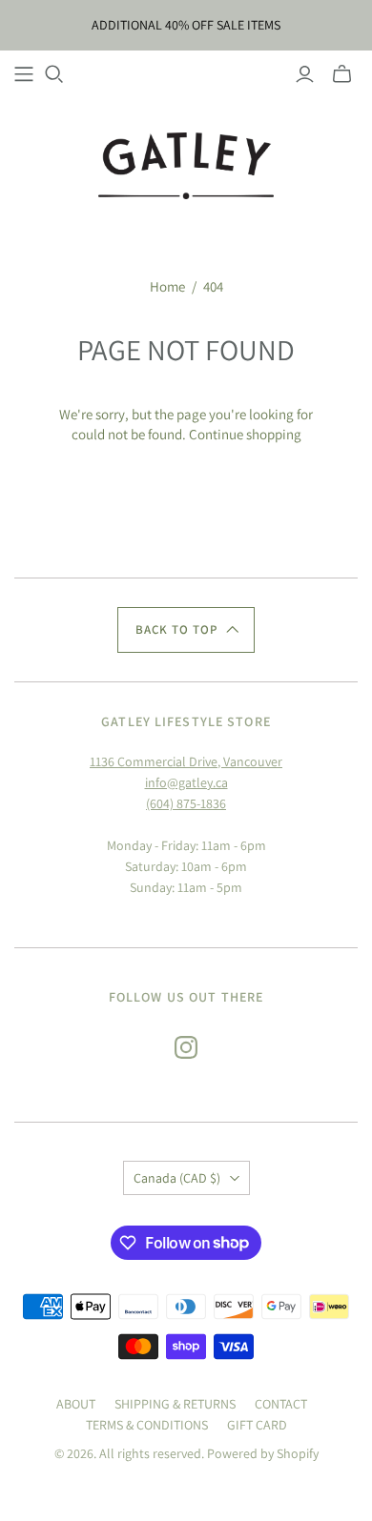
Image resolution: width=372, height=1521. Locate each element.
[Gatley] (186, 164)
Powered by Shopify (263, 1453)
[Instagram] (186, 1047)
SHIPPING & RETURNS (175, 1403)
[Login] (305, 74)
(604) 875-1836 (186, 803)
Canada (177, 1177)
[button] (186, 630)
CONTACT (281, 1403)
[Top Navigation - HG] (23, 74)
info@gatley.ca (186, 782)
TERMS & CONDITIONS (147, 1424)
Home (167, 286)
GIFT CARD (257, 1424)
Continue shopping (245, 434)
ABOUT (75, 1403)
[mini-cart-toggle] (342, 74)
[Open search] (54, 74)
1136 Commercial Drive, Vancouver (186, 761)
